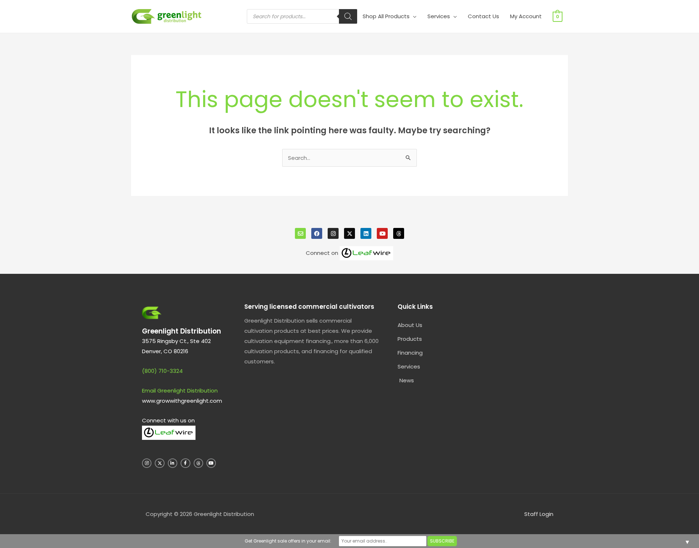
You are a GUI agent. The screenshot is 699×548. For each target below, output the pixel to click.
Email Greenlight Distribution (180, 390)
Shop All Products (386, 16)
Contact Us (483, 16)
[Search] (348, 16)
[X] (349, 233)
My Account (526, 16)
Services (438, 16)
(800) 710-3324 (162, 371)
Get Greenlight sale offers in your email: (288, 541)
